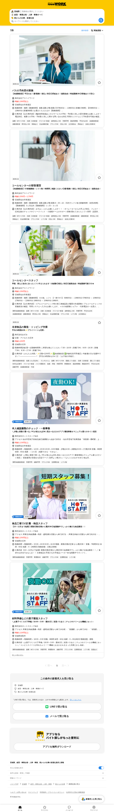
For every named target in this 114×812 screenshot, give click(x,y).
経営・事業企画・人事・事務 (41, 784)
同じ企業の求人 (17, 655)
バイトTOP (14, 784)
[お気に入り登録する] (99, 82)
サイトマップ (33, 792)
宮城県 (24, 784)
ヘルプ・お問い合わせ (18, 792)
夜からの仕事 (60, 784)
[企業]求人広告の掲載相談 (75, 792)
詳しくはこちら (75, 700)
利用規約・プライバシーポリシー (52, 792)
